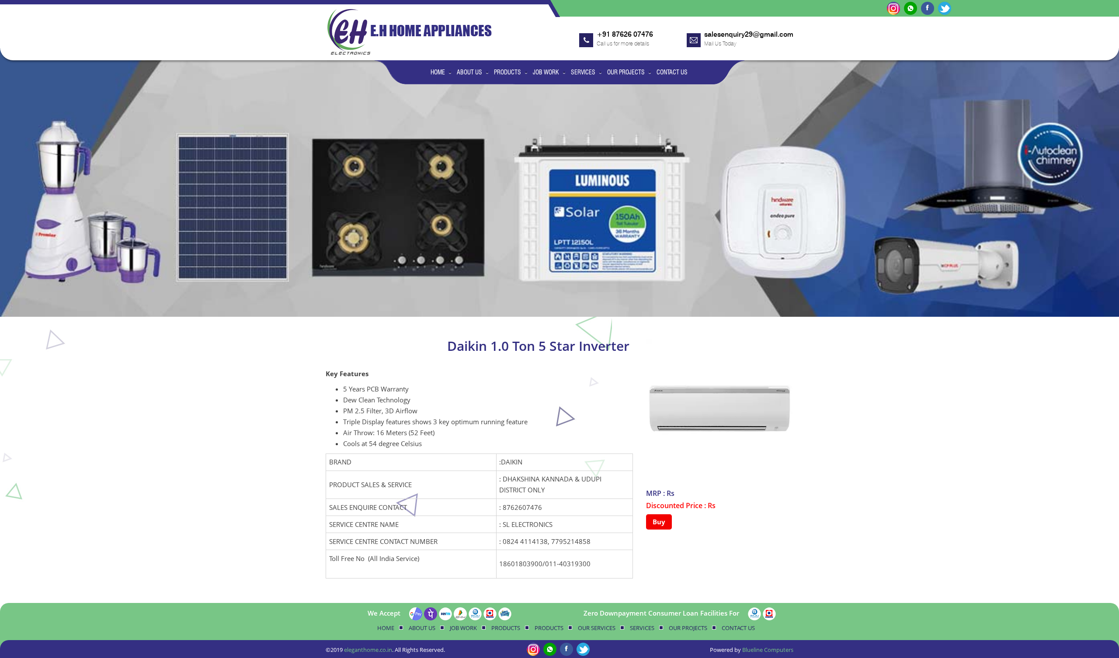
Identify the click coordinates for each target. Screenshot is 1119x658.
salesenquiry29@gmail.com (748, 34)
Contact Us (672, 72)
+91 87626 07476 (625, 34)
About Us (469, 72)
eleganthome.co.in (368, 650)
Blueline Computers (767, 650)
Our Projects (626, 72)
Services (583, 72)
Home (438, 72)
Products (507, 72)
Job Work (546, 72)
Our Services (596, 628)
